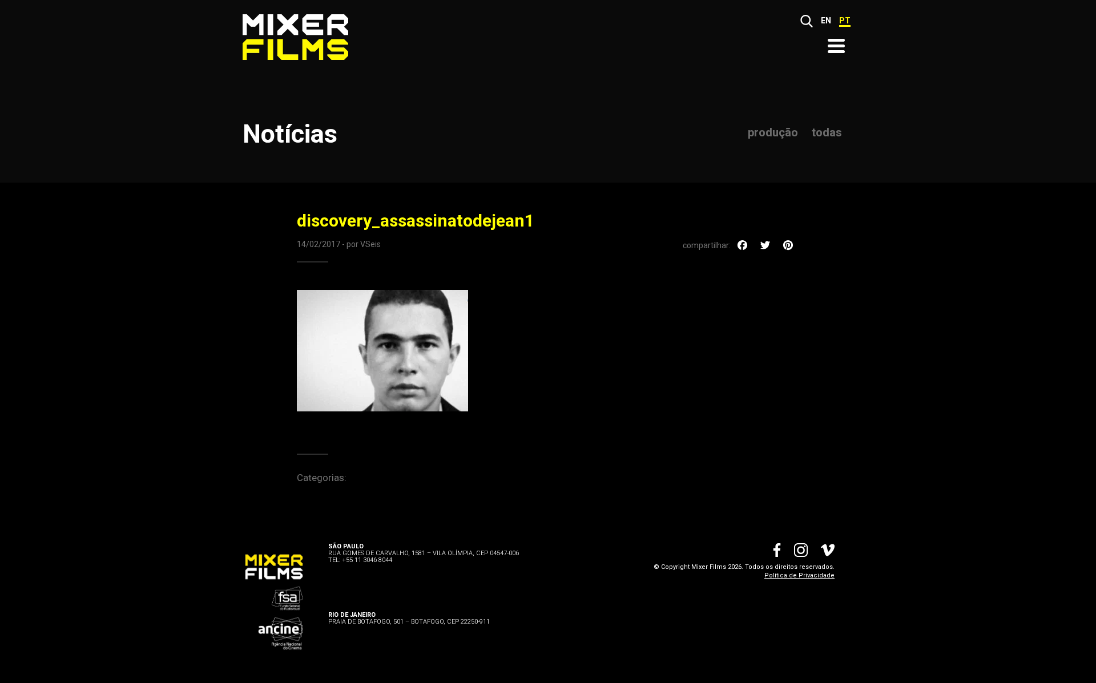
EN (826, 20)
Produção (773, 132)
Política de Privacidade (799, 575)
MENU (836, 46)
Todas (827, 132)
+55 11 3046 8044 (367, 560)
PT (845, 20)
